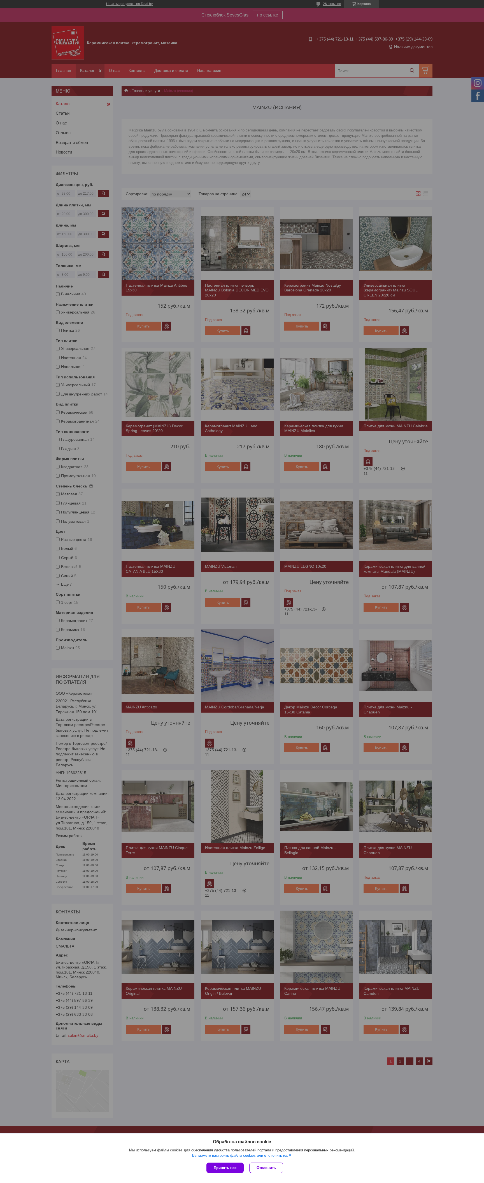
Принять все (225, 1168)
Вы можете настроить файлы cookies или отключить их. (240, 1155)
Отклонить (266, 1168)
